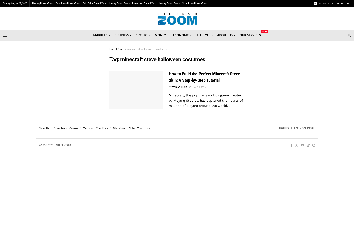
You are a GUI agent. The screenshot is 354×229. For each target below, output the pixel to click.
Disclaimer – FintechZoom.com (131, 128)
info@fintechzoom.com (333, 3)
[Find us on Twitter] (296, 145)
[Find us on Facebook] (291, 145)
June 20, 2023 (198, 87)
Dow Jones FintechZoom (68, 3)
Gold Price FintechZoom (95, 3)
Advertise (59, 128)
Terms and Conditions (95, 128)
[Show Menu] (5, 35)
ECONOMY (181, 35)
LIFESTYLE (203, 35)
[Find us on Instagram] (313, 145)
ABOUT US (225, 35)
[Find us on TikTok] (308, 145)
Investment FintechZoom (144, 3)
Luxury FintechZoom (119, 3)
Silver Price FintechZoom (194, 3)
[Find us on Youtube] (302, 145)
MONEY (160, 35)
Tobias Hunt (179, 87)
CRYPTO (142, 35)
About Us (44, 128)
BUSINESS (121, 35)
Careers (73, 128)
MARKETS (100, 35)
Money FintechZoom (169, 3)
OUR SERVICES (250, 34)
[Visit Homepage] (177, 18)
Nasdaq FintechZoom (42, 3)
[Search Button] (349, 35)
